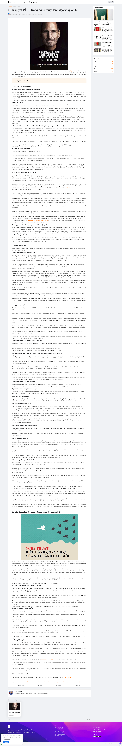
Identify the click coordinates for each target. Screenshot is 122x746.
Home (99, 744)
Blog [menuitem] (41, 2)
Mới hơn (10, 719)
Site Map (115, 744)
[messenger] (120, 743)
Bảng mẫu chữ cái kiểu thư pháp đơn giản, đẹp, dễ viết (107, 37)
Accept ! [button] (6, 742)
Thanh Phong (18, 691)
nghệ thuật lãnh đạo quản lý (48, 659)
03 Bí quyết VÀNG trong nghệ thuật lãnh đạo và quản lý (14, 712)
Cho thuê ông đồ (96, 727)
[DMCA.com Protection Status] (97, 737)
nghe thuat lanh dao (37, 682)
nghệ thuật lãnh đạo (61, 682)
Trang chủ (10, 6)
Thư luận (103, 68)
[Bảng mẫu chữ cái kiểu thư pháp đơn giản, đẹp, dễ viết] (97, 37)
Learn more (7, 739)
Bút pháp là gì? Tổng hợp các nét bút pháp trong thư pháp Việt (107, 50)
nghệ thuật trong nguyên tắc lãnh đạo (37, 220)
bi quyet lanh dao (16, 6)
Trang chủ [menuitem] (15, 2)
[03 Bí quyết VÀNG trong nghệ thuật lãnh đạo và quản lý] (14, 706)
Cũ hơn (88, 719)
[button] (109, 2)
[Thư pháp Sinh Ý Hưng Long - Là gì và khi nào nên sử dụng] (97, 44)
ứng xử (72, 71)
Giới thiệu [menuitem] (23, 2)
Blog (9, 2)
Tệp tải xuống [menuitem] (33, 2)
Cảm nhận (103, 61)
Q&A (103, 66)
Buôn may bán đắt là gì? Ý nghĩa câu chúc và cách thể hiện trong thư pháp (107, 29)
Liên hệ (110, 744)
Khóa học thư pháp (97, 731)
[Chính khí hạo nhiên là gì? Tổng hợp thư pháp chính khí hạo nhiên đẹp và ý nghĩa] (103, 14)
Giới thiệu (105, 744)
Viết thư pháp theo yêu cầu (99, 729)
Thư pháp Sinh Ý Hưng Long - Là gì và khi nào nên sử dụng (107, 44)
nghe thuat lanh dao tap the (49, 682)
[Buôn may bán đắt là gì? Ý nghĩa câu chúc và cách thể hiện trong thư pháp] (97, 29)
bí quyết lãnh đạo (28, 682)
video (103, 71)
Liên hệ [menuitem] (46, 2)
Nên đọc (103, 63)
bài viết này (68, 677)
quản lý (68, 187)
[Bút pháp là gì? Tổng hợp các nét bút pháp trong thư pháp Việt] (97, 50)
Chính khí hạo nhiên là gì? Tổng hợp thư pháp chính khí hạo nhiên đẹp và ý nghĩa (103, 24)
